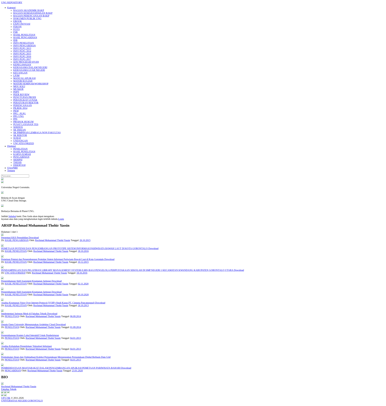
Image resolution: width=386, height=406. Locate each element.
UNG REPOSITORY (11, 2)
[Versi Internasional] (2, 179)
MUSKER (18, 89)
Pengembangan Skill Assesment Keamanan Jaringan (26, 281)
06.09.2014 (75, 316)
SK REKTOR (20, 135)
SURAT (17, 138)
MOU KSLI (19, 86)
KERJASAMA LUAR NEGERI (29, 70)
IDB (15, 40)
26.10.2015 (85, 240)
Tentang (11, 170)
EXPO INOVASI (21, 24)
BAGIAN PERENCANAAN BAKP (31, 15)
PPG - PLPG (19, 113)
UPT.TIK (5, 398)
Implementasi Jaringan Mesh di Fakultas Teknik (24, 313)
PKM (16, 111)
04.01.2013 (75, 338)
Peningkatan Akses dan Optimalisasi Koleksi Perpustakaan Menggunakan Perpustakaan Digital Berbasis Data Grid (56, 357)
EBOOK (17, 21)
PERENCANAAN (22, 105)
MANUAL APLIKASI (24, 78)
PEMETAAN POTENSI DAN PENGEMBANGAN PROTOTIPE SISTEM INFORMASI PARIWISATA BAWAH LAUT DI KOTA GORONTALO (74, 248)
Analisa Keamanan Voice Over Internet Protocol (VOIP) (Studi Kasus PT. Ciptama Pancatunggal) (48, 302)
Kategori (11, 7)
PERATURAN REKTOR (25, 102)
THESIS (17, 162)
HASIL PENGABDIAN (25, 37)
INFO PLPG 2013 (22, 48)
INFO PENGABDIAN (24, 45)
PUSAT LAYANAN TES (25, 124)
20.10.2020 (83, 294)
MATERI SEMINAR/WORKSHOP (30, 83)
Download (34, 237)
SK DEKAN (19, 130)
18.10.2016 (83, 251)
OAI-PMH (12, 168)
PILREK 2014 (20, 108)
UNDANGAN (20, 140)
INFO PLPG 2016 (22, 56)
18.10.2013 (83, 305)
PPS (15, 119)
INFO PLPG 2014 (22, 51)
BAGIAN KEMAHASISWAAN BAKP (32, 13)
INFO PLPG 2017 (22, 59)
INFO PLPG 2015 (22, 54)
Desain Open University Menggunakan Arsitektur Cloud (28, 324)
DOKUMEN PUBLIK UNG (27, 18)
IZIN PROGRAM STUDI (26, 62)
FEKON (17, 26)
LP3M (16, 75)
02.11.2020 (83, 283)
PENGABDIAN (21, 157)
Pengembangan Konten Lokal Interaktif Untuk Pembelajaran (30, 335)
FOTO (16, 29)
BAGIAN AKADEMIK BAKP (28, 10)
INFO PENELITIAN (23, 43)
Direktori (11, 146)
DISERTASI (19, 165)
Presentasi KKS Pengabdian (15, 237)
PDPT (16, 92)
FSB (15, 32)
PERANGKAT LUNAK (25, 100)
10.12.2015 (83, 262)
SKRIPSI (17, 159)
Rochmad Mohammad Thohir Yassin (52, 240)
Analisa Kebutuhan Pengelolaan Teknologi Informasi (26, 346)
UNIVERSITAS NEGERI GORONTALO (22, 400)
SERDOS (18, 127)
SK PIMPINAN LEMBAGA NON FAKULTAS (37, 132)
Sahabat (12, 216)
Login (61, 219)
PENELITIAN (20, 149)
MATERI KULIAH (22, 81)
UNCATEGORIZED (23, 143)
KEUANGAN (20, 73)
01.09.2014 (75, 327)
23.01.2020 (77, 370)
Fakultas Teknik (8, 389)
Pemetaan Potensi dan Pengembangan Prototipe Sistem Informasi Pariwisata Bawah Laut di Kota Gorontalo (52, 259)
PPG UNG (18, 116)
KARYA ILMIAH (22, 154)
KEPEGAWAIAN (22, 64)
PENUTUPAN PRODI (24, 97)
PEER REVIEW (21, 94)
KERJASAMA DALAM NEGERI (30, 67)
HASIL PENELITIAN (24, 34)
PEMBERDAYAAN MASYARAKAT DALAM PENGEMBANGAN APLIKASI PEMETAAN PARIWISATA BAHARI (61, 368)
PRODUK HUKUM (23, 121)
